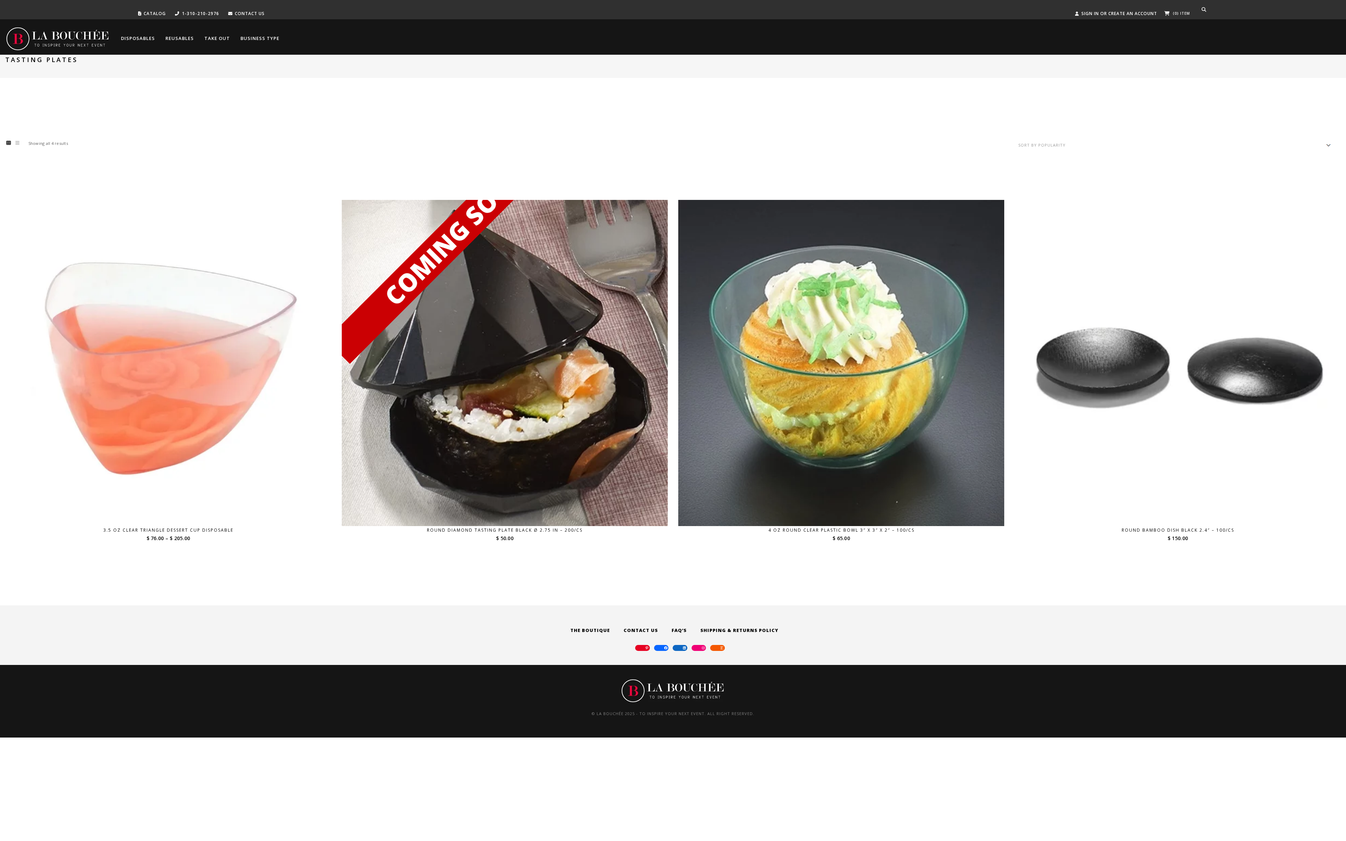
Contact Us (641, 630)
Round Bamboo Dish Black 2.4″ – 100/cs (1178, 530)
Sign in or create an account (1119, 13)
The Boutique (590, 630)
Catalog (155, 13)
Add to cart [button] (846, 513)
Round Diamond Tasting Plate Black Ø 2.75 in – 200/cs (505, 530)
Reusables (179, 38)
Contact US (250, 13)
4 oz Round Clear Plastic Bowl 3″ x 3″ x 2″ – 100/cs (841, 530)
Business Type (259, 38)
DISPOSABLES (138, 38)
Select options (173, 513)
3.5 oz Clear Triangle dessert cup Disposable (168, 530)
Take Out (217, 38)
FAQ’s (679, 630)
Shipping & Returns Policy (739, 630)
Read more (509, 513)
